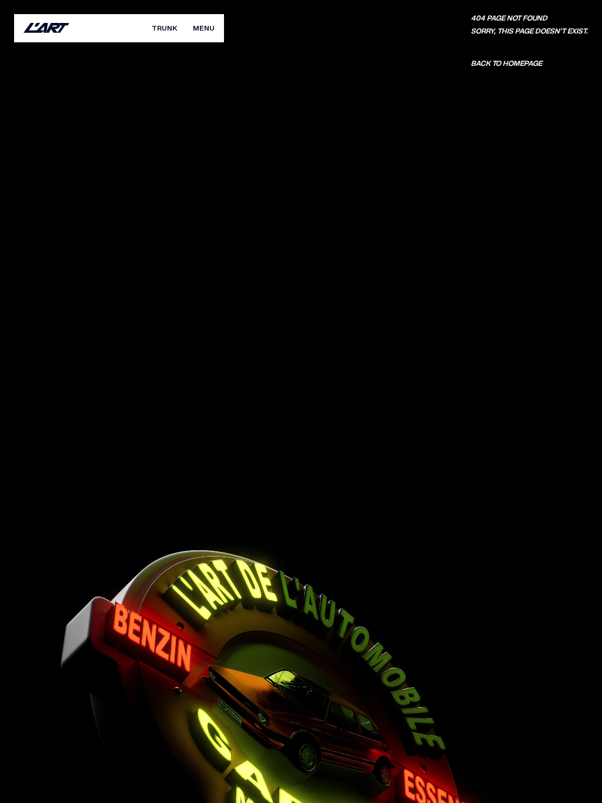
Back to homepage (506, 63)
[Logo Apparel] (46, 28)
